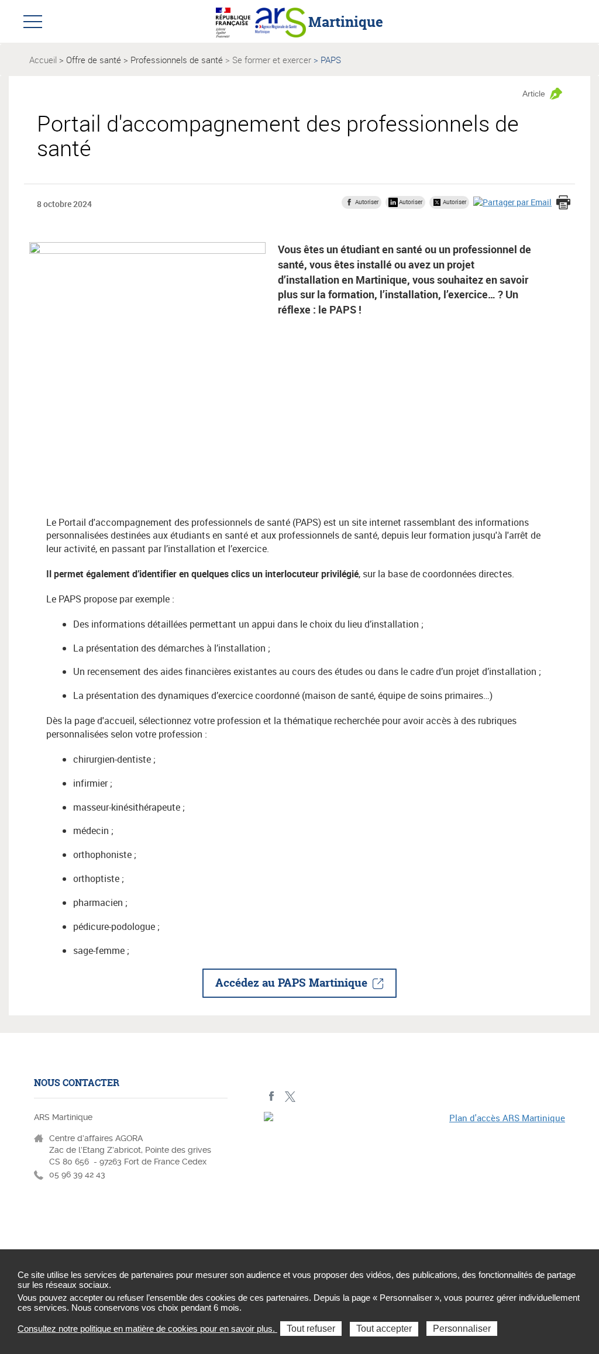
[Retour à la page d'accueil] (280, 21)
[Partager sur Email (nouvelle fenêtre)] (512, 202)
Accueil (43, 60)
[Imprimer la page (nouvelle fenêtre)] (563, 203)
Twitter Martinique (290, 1096)
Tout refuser (311, 1329)
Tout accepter (384, 1329)
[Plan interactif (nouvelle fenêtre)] (414, 1183)
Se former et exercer (271, 60)
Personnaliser (462, 1329)
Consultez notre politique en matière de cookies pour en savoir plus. (147, 1329)
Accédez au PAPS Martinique (291, 982)
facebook (272, 1096)
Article (533, 93)
